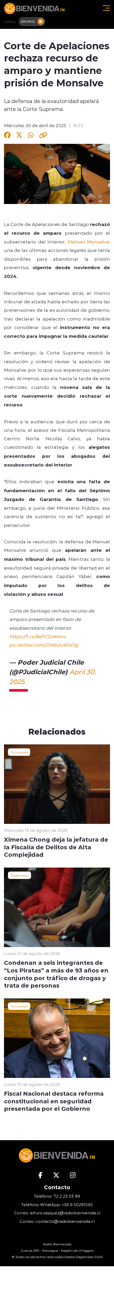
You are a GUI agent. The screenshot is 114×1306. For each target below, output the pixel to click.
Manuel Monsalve (88, 242)
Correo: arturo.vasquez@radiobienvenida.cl (57, 1212)
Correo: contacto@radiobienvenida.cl (57, 1221)
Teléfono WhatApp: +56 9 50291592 (57, 1204)
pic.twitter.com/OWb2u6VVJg (43, 645)
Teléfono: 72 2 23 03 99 (57, 1196)
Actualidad (19, 752)
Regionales (19, 875)
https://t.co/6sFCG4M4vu (37, 636)
